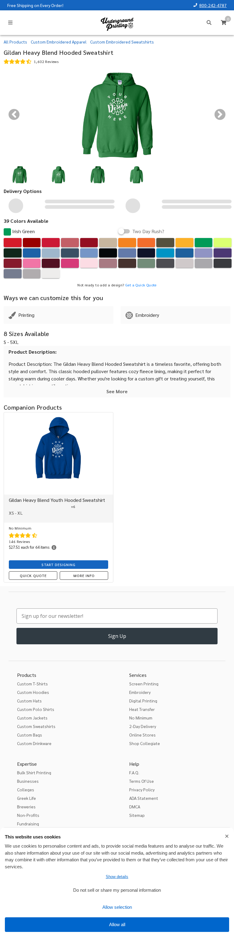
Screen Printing (143, 683)
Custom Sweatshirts (36, 726)
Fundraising (28, 823)
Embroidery (140, 692)
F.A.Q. (134, 772)
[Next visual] (219, 114)
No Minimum (140, 717)
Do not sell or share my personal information (117, 890)
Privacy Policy (141, 789)
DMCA (134, 806)
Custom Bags (29, 734)
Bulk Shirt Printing (34, 772)
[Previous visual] (14, 114)
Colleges (25, 789)
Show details (117, 876)
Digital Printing (143, 700)
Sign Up (117, 636)
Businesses (28, 781)
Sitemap (137, 815)
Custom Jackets (32, 717)
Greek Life (26, 798)
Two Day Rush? (148, 231)
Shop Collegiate (144, 743)
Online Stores (142, 734)
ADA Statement (143, 798)
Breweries (26, 806)
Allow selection (117, 907)
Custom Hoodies (33, 692)
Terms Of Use (141, 781)
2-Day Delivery (142, 726)
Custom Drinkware (34, 743)
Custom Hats (29, 700)
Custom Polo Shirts (35, 709)
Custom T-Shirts (32, 683)
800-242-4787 (213, 5)
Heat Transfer (142, 709)
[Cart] (223, 22)
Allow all (117, 924)
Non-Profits (28, 815)
